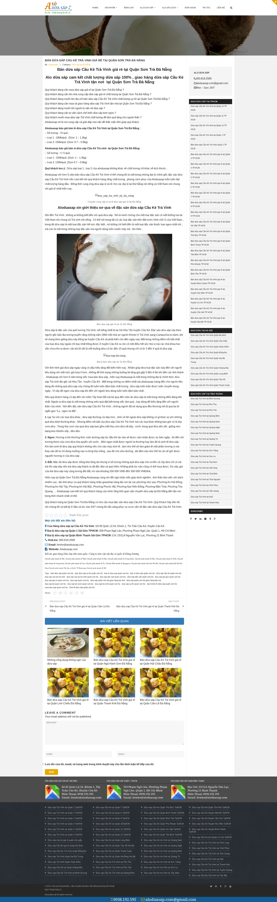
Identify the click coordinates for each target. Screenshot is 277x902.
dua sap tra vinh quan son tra (107, 584)
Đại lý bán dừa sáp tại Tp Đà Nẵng (114, 361)
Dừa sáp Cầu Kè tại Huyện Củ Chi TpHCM (212, 837)
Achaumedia (64, 886)
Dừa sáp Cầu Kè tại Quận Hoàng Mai (65, 867)
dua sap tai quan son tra (55, 584)
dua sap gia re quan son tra (57, 580)
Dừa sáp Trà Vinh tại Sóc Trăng (204, 450)
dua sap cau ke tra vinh (55, 577)
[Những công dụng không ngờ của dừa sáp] (68, 642)
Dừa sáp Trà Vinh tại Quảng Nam (205, 422)
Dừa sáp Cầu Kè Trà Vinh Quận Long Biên (209, 374)
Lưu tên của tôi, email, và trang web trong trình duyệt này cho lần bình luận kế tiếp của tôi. (99, 764)
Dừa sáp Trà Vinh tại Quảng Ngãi (205, 427)
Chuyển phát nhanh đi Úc (95, 563)
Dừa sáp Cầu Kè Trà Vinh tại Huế (207, 859)
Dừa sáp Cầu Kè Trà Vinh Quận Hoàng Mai (210, 368)
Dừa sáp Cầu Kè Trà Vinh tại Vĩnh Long (210, 843)
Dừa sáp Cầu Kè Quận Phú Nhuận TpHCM (164, 824)
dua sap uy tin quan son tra (133, 584)
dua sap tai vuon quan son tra (80, 584)
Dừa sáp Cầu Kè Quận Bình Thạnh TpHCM (164, 813)
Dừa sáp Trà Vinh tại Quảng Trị (204, 439)
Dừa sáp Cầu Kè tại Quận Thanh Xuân (114, 851)
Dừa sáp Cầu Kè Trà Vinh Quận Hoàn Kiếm (210, 347)
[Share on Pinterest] (82, 593)
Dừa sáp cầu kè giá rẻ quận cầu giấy (65, 840)
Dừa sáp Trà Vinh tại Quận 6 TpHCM (65, 834)
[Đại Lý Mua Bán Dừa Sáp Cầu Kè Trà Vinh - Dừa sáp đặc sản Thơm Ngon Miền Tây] (58, 7)
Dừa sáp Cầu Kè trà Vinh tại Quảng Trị (162, 856)
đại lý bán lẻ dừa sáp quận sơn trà (162, 584)
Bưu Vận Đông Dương (95, 886)
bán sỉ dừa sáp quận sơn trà (142, 573)
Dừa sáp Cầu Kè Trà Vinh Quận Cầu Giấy (209, 341)
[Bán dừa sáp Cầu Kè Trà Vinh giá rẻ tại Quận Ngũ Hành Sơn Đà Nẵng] (114, 642)
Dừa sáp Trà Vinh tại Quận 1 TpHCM (65, 807)
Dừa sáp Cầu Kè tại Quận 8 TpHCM (112, 813)
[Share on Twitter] (60, 593)
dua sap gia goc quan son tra (167, 577)
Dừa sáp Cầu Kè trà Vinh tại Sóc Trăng (162, 862)
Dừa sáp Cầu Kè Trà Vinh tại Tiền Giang (211, 853)
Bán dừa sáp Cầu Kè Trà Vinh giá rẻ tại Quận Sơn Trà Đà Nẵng (95, 60)
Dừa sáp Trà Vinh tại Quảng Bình (205, 416)
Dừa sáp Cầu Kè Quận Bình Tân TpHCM (163, 818)
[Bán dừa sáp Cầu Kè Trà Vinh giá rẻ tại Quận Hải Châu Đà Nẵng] (160, 642)
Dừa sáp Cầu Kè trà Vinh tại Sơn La (161, 867)
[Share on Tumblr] (77, 593)
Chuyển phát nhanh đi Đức (145, 559)
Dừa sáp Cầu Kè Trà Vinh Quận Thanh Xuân (210, 385)
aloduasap (53, 65)
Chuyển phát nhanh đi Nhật (75, 559)
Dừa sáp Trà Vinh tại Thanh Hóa (205, 502)
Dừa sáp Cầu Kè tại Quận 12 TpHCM (113, 834)
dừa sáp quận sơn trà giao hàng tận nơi (143, 580)
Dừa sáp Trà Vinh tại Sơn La (203, 456)
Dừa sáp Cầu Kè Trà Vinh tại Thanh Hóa (211, 864)
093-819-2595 (67, 540)
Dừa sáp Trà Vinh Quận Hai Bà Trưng (65, 856)
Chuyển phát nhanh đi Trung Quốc (121, 559)
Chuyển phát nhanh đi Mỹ (54, 559)
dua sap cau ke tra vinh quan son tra (82, 577)
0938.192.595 (124, 899)
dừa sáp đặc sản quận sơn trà (140, 577)
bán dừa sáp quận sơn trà (62, 573)
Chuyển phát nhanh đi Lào (75, 563)
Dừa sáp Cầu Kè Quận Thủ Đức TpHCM (163, 807)
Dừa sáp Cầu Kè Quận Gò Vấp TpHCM (162, 829)
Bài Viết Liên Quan (114, 621)
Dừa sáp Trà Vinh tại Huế (202, 497)
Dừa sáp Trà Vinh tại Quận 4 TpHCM (65, 824)
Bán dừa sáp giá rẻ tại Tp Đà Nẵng (114, 324)
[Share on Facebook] (55, 593)
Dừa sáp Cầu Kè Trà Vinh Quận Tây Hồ (208, 379)
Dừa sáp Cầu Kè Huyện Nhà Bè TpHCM (210, 813)
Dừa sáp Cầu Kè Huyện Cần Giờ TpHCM (211, 818)
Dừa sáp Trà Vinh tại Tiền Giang (205, 491)
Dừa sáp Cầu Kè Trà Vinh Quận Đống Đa (209, 352)
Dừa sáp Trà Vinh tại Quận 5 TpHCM (65, 829)
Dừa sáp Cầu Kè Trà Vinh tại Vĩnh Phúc (210, 848)
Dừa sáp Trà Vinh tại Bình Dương (205, 398)
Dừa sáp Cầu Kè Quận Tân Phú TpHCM (210, 807)
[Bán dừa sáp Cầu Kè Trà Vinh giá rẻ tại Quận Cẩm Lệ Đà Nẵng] (160, 682)
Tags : (47, 573)
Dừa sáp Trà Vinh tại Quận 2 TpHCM (65, 813)
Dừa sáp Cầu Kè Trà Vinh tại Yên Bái (209, 875)
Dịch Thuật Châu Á (53, 890)
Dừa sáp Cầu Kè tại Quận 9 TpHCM (112, 818)
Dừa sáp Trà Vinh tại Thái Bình (204, 474)
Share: (48, 593)
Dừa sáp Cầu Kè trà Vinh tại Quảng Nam (163, 840)
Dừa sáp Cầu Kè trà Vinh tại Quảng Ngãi (163, 845)
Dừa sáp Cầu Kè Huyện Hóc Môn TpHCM (211, 824)
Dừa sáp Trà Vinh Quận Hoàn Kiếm (64, 862)
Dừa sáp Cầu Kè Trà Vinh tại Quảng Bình (115, 873)
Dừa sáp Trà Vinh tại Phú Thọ (204, 404)
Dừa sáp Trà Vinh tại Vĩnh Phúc (204, 485)
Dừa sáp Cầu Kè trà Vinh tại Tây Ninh (161, 873)
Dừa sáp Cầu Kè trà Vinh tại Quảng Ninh (163, 851)
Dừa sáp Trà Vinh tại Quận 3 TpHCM (65, 818)
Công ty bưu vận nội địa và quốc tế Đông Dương (114, 553)
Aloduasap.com (69, 549)
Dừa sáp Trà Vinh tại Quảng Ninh (205, 433)
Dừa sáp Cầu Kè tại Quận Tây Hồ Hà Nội (115, 845)
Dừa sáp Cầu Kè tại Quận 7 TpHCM (112, 807)
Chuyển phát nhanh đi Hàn (97, 559)
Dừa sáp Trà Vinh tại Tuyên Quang (206, 445)
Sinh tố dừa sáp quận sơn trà (82, 587)
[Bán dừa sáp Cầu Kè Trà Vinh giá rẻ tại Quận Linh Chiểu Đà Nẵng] (68, 682)
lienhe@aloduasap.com (70, 544)
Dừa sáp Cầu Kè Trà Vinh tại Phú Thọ (113, 862)
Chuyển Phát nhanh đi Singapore (118, 563)
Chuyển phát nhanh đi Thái (166, 559)
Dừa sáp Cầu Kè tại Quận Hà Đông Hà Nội (115, 856)
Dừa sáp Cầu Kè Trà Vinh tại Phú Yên (113, 867)
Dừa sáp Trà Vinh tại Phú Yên (204, 410)
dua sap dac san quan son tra (113, 577)
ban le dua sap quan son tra (116, 573)
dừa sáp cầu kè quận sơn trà (168, 573)
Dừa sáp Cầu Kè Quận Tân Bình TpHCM (163, 834)
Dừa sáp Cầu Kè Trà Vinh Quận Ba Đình (208, 335)
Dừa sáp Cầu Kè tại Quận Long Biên (113, 840)
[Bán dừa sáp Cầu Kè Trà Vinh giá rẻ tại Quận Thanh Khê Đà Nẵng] (114, 682)
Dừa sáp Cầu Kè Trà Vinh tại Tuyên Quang (212, 870)
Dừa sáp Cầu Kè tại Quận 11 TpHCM (113, 829)
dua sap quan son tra (79, 580)
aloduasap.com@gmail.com (171, 899)
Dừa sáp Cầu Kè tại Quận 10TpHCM (113, 824)
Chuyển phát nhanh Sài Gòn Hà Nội (144, 563)
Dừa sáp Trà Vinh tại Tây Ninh (204, 462)
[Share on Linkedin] (71, 593)
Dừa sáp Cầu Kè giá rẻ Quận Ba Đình (65, 845)
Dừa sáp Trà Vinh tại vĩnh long (204, 468)
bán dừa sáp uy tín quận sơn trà (89, 573)
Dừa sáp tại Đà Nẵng (81, 65)
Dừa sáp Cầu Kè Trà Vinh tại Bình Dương (67, 873)
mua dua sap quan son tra (56, 587)
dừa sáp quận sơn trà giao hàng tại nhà (107, 580)
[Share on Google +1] (66, 593)
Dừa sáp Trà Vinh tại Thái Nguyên (205, 479)
